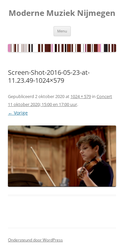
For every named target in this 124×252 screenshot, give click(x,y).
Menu (62, 30)
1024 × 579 (80, 96)
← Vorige (18, 113)
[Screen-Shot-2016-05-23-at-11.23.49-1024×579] (62, 156)
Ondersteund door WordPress (35, 240)
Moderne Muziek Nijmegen (62, 13)
